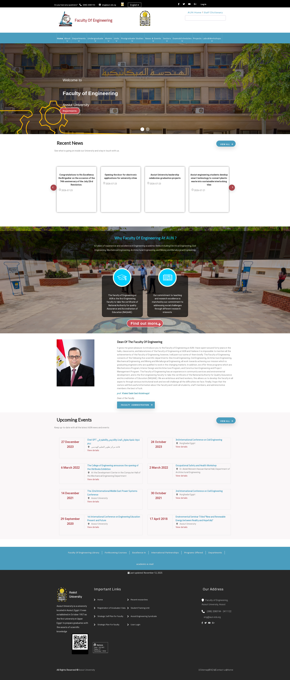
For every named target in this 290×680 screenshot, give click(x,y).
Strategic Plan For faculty (108, 624)
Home (60, 38)
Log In (203, 4)
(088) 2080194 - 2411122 (219, 611)
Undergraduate (95, 38)
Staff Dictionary (213, 12)
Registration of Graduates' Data (111, 608)
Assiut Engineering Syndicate (144, 616)
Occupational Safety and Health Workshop (196, 465)
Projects (197, 38)
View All (225, 144)
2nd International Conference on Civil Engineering (199, 491)
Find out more (144, 323)
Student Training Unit (140, 608)
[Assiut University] (96, 671)
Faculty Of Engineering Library (83, 553)
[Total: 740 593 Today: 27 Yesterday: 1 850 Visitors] (100, 655)
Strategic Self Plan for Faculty (110, 616)
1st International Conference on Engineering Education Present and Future (113, 518)
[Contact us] (102, 671)
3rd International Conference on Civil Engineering (199, 440)
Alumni (108, 38)
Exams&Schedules (182, 38)
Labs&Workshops (212, 38)
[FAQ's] (105, 671)
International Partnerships (165, 553)
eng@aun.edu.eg (109, 5)
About (67, 38)
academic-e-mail (145, 564)
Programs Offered (193, 553)
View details (93, 450)
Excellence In (139, 553)
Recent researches (139, 600)
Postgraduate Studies (132, 38)
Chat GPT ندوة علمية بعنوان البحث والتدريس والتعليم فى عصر (113, 442)
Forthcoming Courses (116, 553)
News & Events (153, 38)
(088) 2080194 (89, 5)
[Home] (99, 671)
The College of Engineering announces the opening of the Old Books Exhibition (113, 467)
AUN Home (194, 12)
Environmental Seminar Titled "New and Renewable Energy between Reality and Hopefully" (201, 518)
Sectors (167, 38)
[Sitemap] (108, 671)
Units (116, 38)
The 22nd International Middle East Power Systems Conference (112, 493)
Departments (79, 38)
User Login (135, 624)
